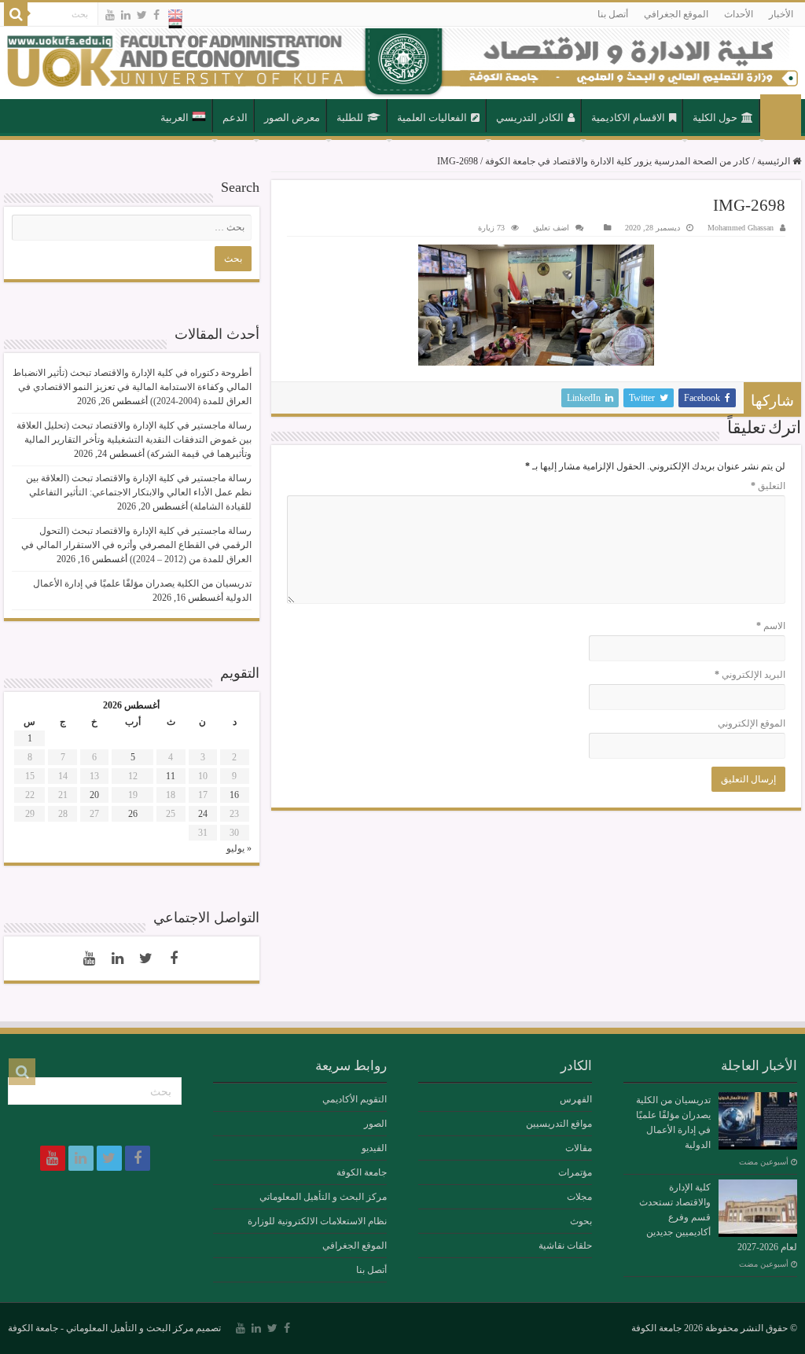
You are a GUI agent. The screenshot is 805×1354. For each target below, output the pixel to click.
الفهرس (576, 1099)
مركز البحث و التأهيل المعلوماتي (323, 1196)
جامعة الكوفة (361, 1172)
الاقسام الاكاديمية (628, 117)
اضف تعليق (551, 227)
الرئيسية (780, 116)
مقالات (578, 1147)
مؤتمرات (575, 1172)
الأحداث (738, 14)
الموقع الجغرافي (676, 14)
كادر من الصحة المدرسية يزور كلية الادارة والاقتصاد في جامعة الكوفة (617, 161)
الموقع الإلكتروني (751, 723)
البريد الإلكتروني (750, 674)
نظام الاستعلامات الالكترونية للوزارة (317, 1221)
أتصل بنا (612, 14)
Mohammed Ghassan (741, 227)
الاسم (770, 625)
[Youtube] (110, 15)
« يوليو (239, 848)
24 (203, 813)
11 (170, 776)
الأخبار (781, 14)
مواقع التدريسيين (559, 1123)
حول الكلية (715, 117)
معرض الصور (292, 117)
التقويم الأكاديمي (354, 1099)
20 (94, 794)
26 (133, 813)
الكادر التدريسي (530, 117)
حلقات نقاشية (565, 1245)
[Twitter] (142, 15)
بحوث (581, 1221)
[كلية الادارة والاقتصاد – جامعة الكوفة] (402, 63)
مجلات (579, 1196)
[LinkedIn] (125, 15)
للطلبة (349, 117)
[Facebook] (156, 15)
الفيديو (374, 1147)
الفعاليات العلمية (432, 117)
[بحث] (16, 14)
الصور (375, 1123)
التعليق (768, 485)
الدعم (235, 117)
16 (234, 794)
